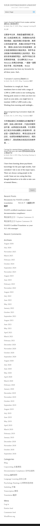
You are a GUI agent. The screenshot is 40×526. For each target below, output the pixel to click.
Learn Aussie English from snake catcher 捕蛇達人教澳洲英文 (19, 23)
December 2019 (10, 393)
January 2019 (9, 437)
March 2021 (8, 336)
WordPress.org (9, 516)
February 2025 (9, 260)
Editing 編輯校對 (10, 475)
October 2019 (9, 401)
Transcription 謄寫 (11, 491)
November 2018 (10, 445)
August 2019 (9, 409)
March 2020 (8, 381)
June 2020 (8, 369)
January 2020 (9, 389)
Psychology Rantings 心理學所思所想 (18, 483)
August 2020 (9, 361)
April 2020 (8, 377)
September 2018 (10, 454)
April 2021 (8, 332)
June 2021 (8, 324)
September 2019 (10, 405)
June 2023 (8, 280)
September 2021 (10, 316)
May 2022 (8, 304)
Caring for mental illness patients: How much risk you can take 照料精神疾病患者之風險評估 (19, 151)
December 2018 (10, 442)
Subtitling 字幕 (9, 487)
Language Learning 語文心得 (15, 479)
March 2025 (8, 256)
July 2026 (7, 248)
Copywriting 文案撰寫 (12, 467)
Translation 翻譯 (28, 81)
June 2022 (8, 300)
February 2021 (9, 341)
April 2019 (8, 425)
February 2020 (9, 385)
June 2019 (8, 417)
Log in (6, 504)
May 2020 (8, 373)
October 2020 (9, 353)
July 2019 (7, 413)
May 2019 (8, 421)
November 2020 (10, 349)
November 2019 (10, 397)
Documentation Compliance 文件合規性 (19, 471)
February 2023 (9, 284)
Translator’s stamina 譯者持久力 (16, 79)
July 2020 (7, 365)
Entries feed (8, 508)
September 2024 (10, 268)
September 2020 (10, 357)
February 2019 (9, 433)
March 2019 (8, 429)
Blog (20, 26)
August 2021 (9, 320)
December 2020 (10, 345)
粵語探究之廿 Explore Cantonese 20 (18, 221)
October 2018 (9, 450)
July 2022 (7, 296)
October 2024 (9, 264)
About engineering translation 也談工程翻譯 (19, 113)
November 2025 (10, 252)
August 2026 (9, 244)
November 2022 (10, 288)
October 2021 (9, 312)
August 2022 (9, 292)
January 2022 (9, 308)
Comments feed (10, 512)
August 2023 (9, 276)
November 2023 (10, 272)
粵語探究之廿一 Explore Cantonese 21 (19, 217)
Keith (7, 26)
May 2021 (8, 328)
